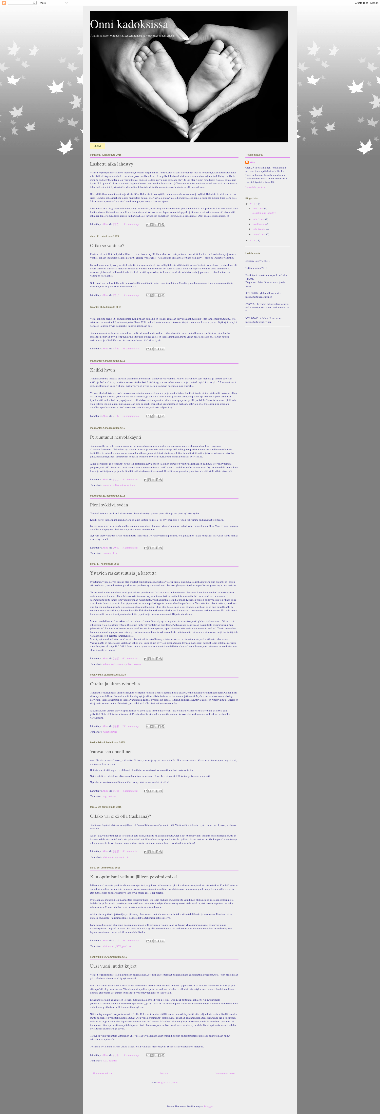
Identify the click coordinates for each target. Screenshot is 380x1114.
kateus (106, 664)
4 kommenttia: (131, 790)
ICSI (118, 946)
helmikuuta (259, 229)
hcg (105, 796)
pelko (116, 485)
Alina (252, 162)
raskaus (107, 553)
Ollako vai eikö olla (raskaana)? (120, 816)
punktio (126, 946)
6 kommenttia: (131, 658)
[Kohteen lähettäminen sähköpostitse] (148, 225)
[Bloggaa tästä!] (152, 225)
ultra (114, 553)
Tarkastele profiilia (255, 187)
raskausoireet (110, 731)
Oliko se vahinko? (107, 245)
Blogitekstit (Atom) (167, 1082)
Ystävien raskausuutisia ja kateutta (123, 573)
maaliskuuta (259, 224)
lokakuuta (258, 208)
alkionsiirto (109, 857)
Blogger (208, 1106)
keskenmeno (117, 664)
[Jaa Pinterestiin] (163, 225)
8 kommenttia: (131, 851)
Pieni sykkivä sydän (109, 504)
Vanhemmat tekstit (226, 1073)
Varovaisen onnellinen (111, 751)
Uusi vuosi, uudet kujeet (113, 966)
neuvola (107, 485)
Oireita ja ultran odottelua (115, 683)
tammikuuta (259, 234)
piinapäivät (122, 857)
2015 (253, 204)
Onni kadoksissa (129, 23)
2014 (253, 240)
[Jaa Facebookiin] (159, 225)
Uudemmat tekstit (102, 1073)
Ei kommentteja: (132, 224)
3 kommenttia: (131, 479)
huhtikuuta (259, 219)
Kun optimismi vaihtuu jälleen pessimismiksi (133, 876)
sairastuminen (127, 485)
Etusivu (98, 146)
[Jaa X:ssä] (155, 225)
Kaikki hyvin (102, 370)
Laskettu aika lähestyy (111, 164)
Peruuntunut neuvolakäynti (115, 437)
